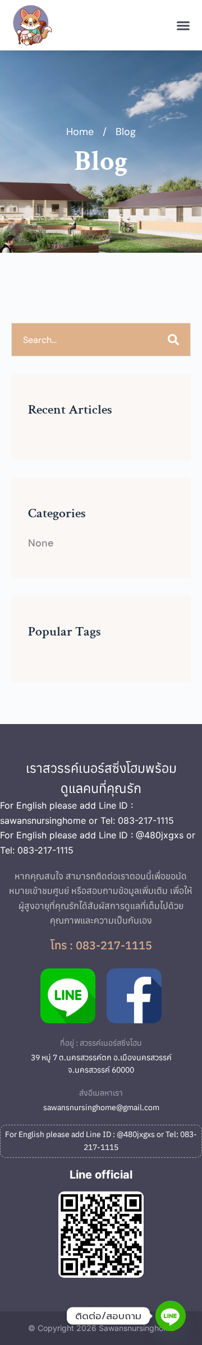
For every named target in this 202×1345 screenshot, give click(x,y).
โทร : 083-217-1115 (101, 945)
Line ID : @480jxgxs (141, 835)
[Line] (170, 1316)
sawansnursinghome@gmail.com (101, 1107)
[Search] (173, 339)
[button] (183, 25)
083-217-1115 (146, 820)
